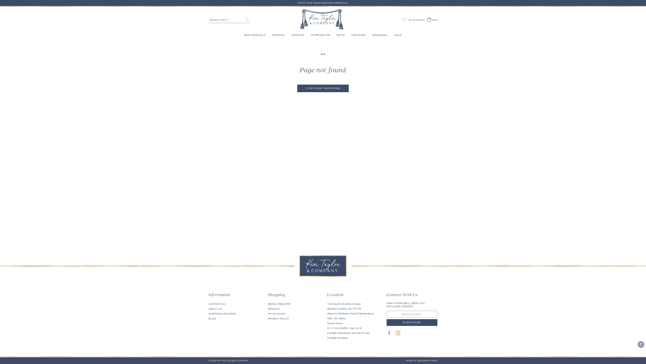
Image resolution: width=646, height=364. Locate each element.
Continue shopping (323, 88)
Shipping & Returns (222, 314)
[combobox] (229, 19)
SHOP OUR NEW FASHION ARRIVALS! (323, 3)
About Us (215, 309)
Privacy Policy (278, 318)
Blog (212, 318)
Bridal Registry (279, 304)
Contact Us (217, 304)
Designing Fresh (427, 361)
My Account (276, 314)
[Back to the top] (641, 344)
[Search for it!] (247, 19)
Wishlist (274, 309)
